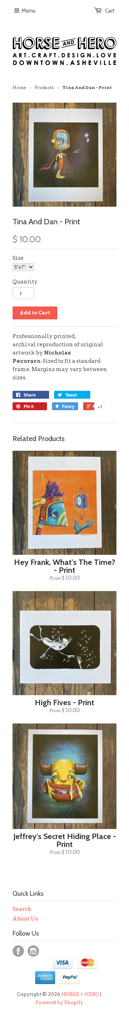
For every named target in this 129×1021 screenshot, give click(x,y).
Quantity (25, 281)
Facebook (18, 951)
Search (22, 909)
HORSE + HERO (80, 994)
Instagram (33, 951)
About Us (25, 918)
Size (18, 258)
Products (44, 87)
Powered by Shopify (59, 1002)
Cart (110, 11)
